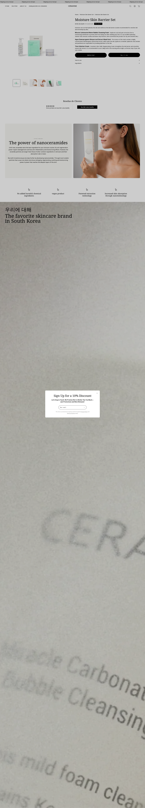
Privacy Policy (84, 411)
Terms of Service (71, 413)
